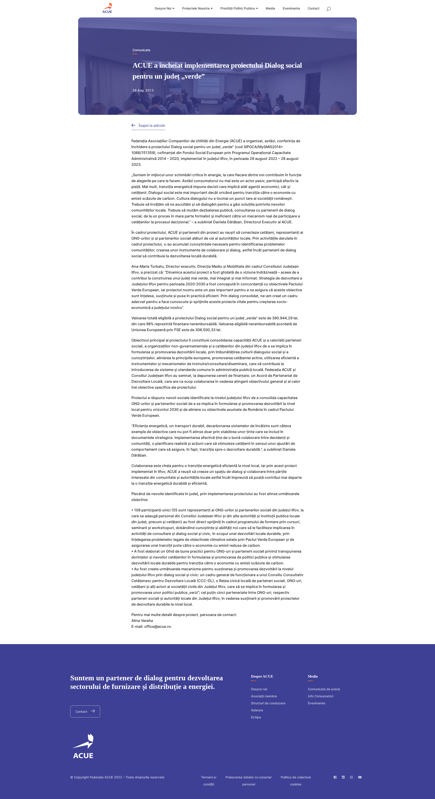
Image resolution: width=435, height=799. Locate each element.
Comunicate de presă (324, 689)
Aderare (257, 710)
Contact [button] (81, 711)
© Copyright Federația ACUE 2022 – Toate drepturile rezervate (117, 777)
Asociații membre (264, 696)
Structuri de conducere (268, 703)
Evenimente (316, 703)
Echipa (256, 717)
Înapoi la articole (151, 126)
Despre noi (259, 689)
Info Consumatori (320, 696)
